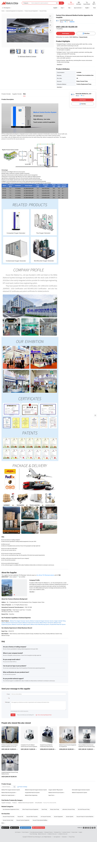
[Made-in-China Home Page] (10, 3)
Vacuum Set (20, 816)
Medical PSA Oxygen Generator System (11, 790)
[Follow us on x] (86, 827)
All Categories (7, 7)
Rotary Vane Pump (54, 809)
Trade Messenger (25, 827)
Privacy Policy (72, 836)
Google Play (14, 827)
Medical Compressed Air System (31, 622)
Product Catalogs (23, 786)
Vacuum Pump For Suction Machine (84, 816)
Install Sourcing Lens (39, 827)
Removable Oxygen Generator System (81, 790)
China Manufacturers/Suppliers (36, 832)
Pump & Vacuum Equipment (31, 11)
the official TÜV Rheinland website (45, 575)
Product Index (74, 832)
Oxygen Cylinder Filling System (55, 790)
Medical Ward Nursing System (9, 792)
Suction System (69, 816)
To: (9, 698)
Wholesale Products (48, 832)
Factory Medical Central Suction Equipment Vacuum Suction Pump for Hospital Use (87, 746)
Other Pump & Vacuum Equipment (30, 809)
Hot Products (17, 832)
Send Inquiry (65, 33)
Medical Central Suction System (14, 622)
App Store (5, 827)
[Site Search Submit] (61, 3)
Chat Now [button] (87, 33)
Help (69, 7)
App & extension (78, 7)
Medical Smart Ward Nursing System (40, 624)
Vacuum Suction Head (8, 820)
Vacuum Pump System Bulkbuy (40, 820)
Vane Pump (44, 809)
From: (8, 694)
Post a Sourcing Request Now (44, 715)
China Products (25, 832)
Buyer (62, 7)
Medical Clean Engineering (31, 795)
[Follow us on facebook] (83, 827)
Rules (94, 7)
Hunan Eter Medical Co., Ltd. (66, 20)
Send (13, 715)
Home (3, 11)
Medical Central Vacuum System (56, 792)
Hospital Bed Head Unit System (58, 624)
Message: (7, 702)
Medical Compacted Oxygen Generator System (42, 621)
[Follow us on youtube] (90, 827)
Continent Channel (66, 832)
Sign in (93, 4)
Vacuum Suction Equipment (22, 820)
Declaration (64, 836)
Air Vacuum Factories (46, 816)
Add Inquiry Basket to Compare (28, 56)
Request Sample (83, 37)
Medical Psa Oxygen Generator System (20, 621)
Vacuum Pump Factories (8, 816)
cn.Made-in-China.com (62, 834)
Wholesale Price (57, 832)
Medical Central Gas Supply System (21, 624)
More (3, 823)
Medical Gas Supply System (8, 795)
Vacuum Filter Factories (32, 816)
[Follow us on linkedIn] (94, 827)
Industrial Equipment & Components (14, 11)
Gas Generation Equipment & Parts (11, 809)
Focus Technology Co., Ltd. (37, 836)
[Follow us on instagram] (88, 827)
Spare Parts (51, 795)
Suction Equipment (58, 816)
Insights (80, 832)
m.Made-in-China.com (52, 834)
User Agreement (57, 836)
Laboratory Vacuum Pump (68, 809)
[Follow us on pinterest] (92, 827)
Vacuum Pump (42, 11)
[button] (57, 3)
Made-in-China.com (42, 834)
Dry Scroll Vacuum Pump (83, 809)
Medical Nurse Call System (46, 622)
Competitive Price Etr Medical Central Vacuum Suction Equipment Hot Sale (29, 746)
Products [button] (25, 3)
